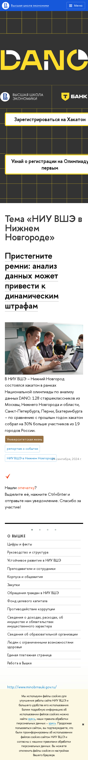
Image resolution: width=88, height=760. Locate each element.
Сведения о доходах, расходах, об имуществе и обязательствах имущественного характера (35, 621)
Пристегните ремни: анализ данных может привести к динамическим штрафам (32, 280)
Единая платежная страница (29, 655)
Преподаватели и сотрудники (31, 568)
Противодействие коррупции (31, 609)
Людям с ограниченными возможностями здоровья (40, 644)
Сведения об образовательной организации (42, 634)
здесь (31, 719)
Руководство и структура (27, 552)
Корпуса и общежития (25, 576)
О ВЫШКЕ (16, 536)
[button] (32, 530)
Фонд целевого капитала (27, 601)
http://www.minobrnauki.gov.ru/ (32, 687)
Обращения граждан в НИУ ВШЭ (33, 592)
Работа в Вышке (19, 663)
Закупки (13, 584)
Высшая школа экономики (30, 5)
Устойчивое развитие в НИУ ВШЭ (34, 560)
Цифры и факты (19, 544)
